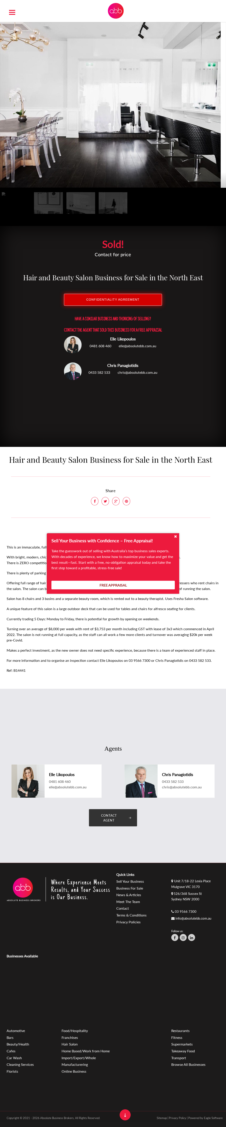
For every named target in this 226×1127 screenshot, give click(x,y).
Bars (10, 1037)
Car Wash (14, 1058)
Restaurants (180, 1030)
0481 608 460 (100, 346)
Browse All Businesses (188, 1064)
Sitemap (162, 1118)
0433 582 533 (99, 372)
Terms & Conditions (131, 915)
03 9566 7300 (185, 911)
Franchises (70, 1037)
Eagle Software (213, 1118)
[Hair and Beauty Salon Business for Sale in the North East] (110, 104)
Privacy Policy (177, 1118)
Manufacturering (75, 1064)
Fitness (176, 1037)
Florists (12, 1071)
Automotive (16, 1030)
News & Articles (128, 895)
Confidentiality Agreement (112, 299)
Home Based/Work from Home (86, 1051)
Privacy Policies (128, 922)
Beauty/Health (18, 1044)
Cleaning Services (20, 1064)
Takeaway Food (183, 1051)
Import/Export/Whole (79, 1058)
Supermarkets (182, 1044)
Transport (178, 1058)
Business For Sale (129, 888)
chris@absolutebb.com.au (137, 372)
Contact (122, 908)
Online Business (74, 1071)
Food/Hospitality (75, 1030)
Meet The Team (128, 901)
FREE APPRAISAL (113, 585)
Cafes (11, 1051)
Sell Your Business (130, 881)
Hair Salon (70, 1044)
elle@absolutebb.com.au (137, 346)
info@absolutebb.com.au (193, 918)
